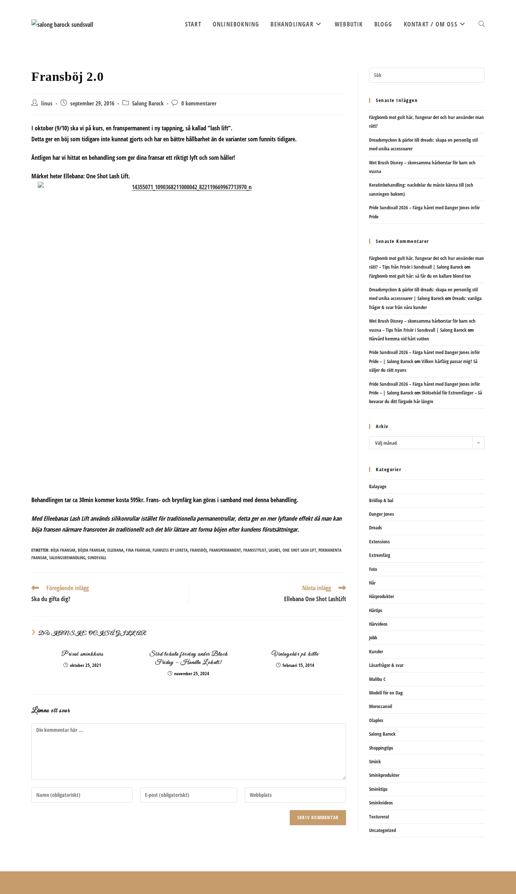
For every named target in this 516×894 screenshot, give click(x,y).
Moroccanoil (380, 706)
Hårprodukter (381, 596)
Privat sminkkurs (82, 654)
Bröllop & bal (381, 500)
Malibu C (377, 679)
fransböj (198, 550)
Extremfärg (379, 555)
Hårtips (375, 610)
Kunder (376, 651)
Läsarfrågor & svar (386, 665)
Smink (375, 761)
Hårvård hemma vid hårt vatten (399, 338)
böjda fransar (91, 550)
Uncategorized (382, 830)
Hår (372, 582)
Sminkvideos (381, 802)
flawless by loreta (170, 550)
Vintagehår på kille (295, 654)
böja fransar (63, 550)
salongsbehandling (67, 557)
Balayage (377, 486)
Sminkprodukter (384, 775)
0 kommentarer (198, 103)
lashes (274, 550)
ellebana (115, 550)
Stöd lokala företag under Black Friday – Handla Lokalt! (188, 658)
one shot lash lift (299, 550)
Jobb (373, 637)
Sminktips (378, 789)
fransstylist (254, 550)
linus (47, 103)
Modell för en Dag (386, 692)
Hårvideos (378, 623)
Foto (373, 569)
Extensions (379, 541)
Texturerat (379, 816)
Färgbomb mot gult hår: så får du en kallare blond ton (420, 275)
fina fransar (138, 550)
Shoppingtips (381, 747)
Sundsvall (97, 557)
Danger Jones (381, 513)
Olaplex (376, 720)
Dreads (375, 527)
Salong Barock (148, 103)
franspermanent (225, 550)
